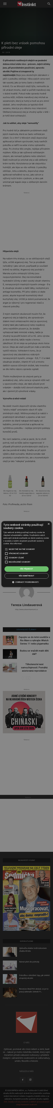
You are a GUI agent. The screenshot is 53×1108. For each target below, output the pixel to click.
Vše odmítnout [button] (26, 576)
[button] (26, 582)
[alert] (26, 554)
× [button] (48, 524)
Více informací (16, 543)
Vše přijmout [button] (26, 569)
